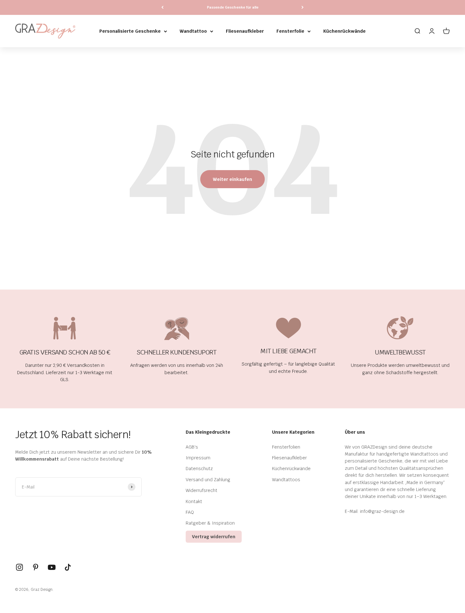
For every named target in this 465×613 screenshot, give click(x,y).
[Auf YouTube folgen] (51, 567)
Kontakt (194, 501)
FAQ (190, 512)
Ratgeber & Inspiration (210, 523)
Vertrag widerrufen (213, 537)
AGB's (192, 447)
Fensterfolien (286, 447)
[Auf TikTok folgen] (68, 567)
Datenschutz (199, 468)
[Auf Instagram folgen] (19, 567)
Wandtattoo (193, 31)
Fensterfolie (290, 31)
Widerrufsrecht (201, 490)
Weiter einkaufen (232, 179)
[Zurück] (162, 7)
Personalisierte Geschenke (130, 31)
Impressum (198, 458)
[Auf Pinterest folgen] (35, 567)
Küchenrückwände (344, 31)
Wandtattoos (286, 479)
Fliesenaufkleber (245, 31)
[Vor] (302, 7)
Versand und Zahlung (208, 479)
